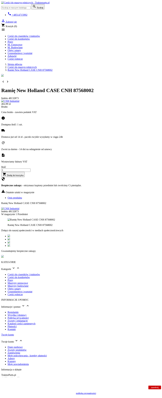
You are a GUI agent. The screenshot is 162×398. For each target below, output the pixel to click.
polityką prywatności (86, 393)
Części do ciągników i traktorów (24, 36)
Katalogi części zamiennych (21, 323)
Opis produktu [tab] (15, 197)
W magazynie (8, 214)
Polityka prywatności (18, 318)
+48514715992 (17, 14)
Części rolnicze (15, 59)
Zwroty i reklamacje (18, 320)
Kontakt (12, 329)
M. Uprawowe (15, 44)
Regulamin (13, 312)
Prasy (10, 41)
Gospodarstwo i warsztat (20, 53)
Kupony (12, 361)
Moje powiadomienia (18, 364)
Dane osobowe (15, 347)
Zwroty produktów (17, 350)
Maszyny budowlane (18, 286)
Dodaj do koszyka (13, 174)
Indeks (5, 98)
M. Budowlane (15, 47)
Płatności (12, 326)
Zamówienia (14, 352)
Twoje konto (7, 334)
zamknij (155, 387)
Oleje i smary (14, 50)
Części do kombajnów (19, 39)
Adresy (11, 358)
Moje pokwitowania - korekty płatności (27, 355)
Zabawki (12, 56)
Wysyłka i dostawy (17, 315)
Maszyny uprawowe (18, 283)
